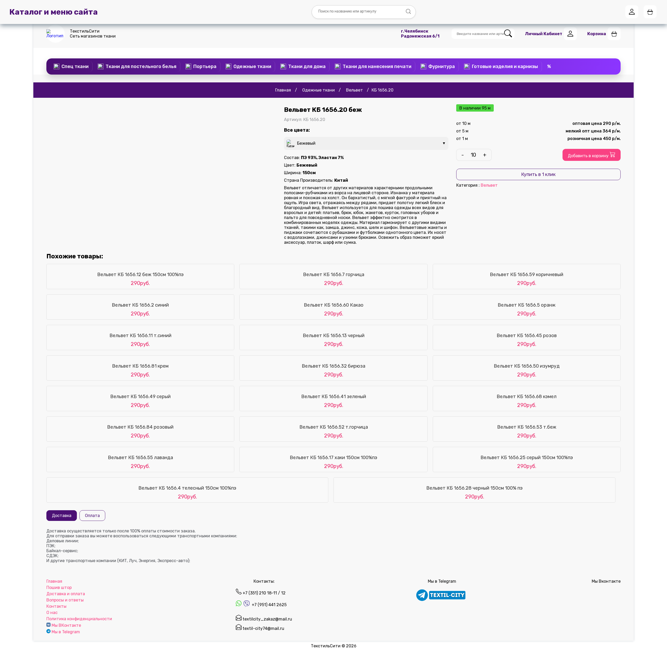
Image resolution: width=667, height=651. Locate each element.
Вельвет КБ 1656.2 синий (140, 305)
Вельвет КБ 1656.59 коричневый (526, 274)
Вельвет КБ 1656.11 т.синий (140, 335)
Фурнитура (441, 66)
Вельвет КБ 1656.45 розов (527, 335)
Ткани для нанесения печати (377, 66)
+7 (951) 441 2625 (269, 604)
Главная (54, 581)
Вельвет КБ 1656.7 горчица (333, 274)
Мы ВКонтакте (66, 625)
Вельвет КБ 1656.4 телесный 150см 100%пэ (187, 488)
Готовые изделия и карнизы (505, 66)
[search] (508, 33)
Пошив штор (59, 587)
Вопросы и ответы (65, 600)
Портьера (205, 66)
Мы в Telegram (66, 631)
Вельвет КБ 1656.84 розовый (140, 427)
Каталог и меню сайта (53, 12)
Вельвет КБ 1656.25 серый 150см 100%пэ (526, 457)
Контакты (56, 606)
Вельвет (489, 185)
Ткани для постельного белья (141, 66)
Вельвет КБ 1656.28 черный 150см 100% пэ (474, 488)
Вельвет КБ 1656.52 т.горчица (333, 427)
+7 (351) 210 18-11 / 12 (264, 593)
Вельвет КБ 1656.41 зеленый (333, 396)
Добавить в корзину (589, 155)
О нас (52, 612)
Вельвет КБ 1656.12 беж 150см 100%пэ (140, 274)
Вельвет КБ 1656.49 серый (140, 396)
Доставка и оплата (65, 593)
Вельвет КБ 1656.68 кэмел (527, 396)
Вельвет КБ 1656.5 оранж (526, 305)
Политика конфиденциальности (79, 618)
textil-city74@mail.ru (263, 628)
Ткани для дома (307, 66)
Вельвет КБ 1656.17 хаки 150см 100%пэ (333, 457)
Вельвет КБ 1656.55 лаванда (140, 457)
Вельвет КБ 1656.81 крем (140, 366)
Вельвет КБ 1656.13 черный (334, 335)
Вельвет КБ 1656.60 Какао (333, 305)
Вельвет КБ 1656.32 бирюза (333, 366)
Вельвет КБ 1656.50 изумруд (527, 366)
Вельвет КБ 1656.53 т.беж (526, 427)
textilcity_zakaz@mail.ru (267, 619)
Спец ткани (75, 66)
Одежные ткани (252, 66)
